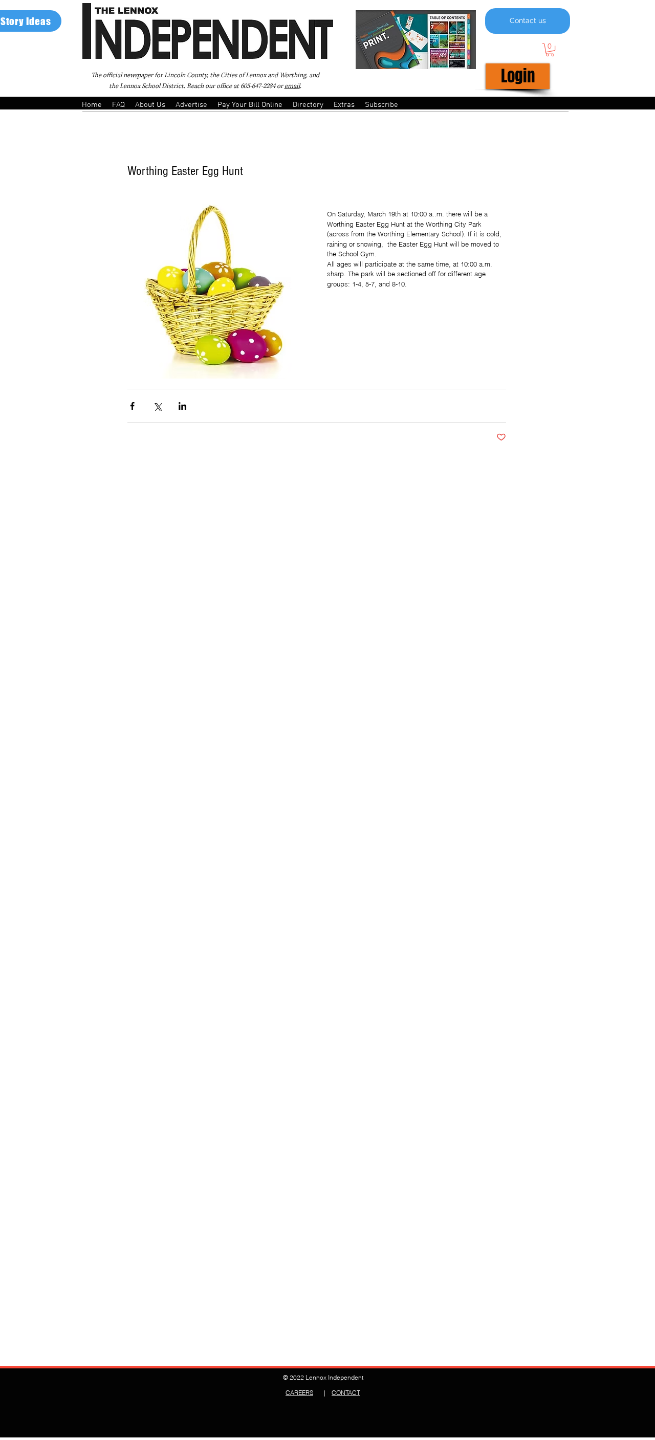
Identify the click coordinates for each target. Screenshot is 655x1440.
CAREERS (299, 1393)
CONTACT (346, 1393)
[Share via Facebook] (132, 406)
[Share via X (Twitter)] (157, 406)
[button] (550, 49)
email (292, 86)
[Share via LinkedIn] (182, 406)
